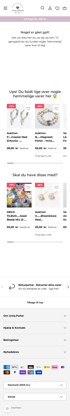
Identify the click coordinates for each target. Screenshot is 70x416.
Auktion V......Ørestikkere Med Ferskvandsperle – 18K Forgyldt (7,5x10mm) (47, 221)
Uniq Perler (15, 408)
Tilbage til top (35, 302)
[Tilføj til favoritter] (28, 108)
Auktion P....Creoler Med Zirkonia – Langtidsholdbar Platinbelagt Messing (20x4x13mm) (18, 145)
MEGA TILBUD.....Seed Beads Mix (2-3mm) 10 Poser (17, 217)
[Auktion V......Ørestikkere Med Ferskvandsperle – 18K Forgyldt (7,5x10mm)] (47, 195)
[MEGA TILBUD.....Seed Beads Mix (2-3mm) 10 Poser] (19, 195)
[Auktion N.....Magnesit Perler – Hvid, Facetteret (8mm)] (47, 116)
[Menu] (5, 8)
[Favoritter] (57, 8)
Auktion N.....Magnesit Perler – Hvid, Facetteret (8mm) (46, 139)
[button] (64, 8)
